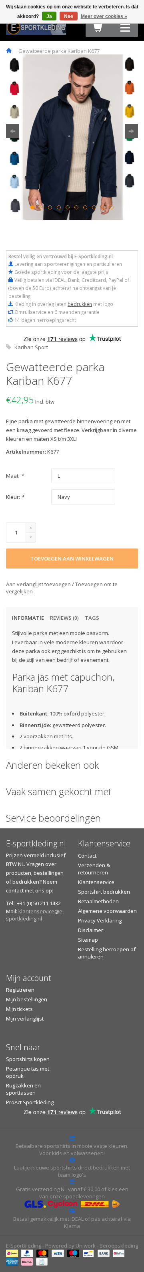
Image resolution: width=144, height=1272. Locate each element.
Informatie (28, 617)
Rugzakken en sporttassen (23, 1089)
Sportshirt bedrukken (104, 891)
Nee (68, 16)
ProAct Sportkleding (30, 1102)
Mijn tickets (19, 1009)
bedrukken (80, 304)
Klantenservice (96, 882)
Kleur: (15, 496)
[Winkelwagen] (98, 29)
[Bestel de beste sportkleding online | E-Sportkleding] (36, 26)
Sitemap (88, 939)
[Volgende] (131, 131)
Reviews (64, 617)
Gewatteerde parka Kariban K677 (59, 50)
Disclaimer (90, 930)
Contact (87, 855)
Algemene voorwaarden (107, 910)
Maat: (15, 475)
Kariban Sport (31, 347)
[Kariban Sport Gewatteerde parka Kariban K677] (72, 137)
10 (112, 207)
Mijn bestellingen (26, 999)
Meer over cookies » (104, 16)
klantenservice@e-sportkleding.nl (35, 915)
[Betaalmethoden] (13, 1252)
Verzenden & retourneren (94, 869)
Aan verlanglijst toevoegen (39, 584)
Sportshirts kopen (28, 1059)
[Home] (8, 50)
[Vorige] (12, 131)
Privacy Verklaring (100, 920)
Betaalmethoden (98, 901)
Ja (49, 16)
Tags (92, 617)
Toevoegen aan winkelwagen (72, 558)
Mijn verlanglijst (25, 1018)
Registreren (20, 989)
